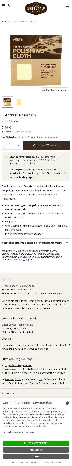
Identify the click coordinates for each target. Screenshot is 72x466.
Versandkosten (24, 131)
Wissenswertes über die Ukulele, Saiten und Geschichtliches (37, 369)
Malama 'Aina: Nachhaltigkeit (17, 332)
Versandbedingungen (22, 177)
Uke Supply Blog (14, 379)
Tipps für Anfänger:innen (18, 365)
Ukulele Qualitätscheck (14, 328)
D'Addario (12, 121)
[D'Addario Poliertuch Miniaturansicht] (7, 102)
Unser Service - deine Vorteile (17, 324)
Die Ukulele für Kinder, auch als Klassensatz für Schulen (35, 373)
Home (5, 21)
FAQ (41, 379)
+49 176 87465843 (21, 289)
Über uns (6, 338)
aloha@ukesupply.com (22, 285)
